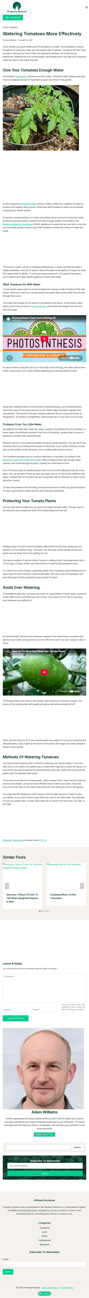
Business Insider (29, 204)
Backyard (44, 1244)
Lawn (44, 1232)
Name (7, 1009)
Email (36, 1009)
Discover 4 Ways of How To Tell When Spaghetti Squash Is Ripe (22, 898)
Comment (9, 976)
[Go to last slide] (7, 886)
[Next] (82, 886)
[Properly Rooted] (16, 7)
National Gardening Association (18, 224)
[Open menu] (86, 7)
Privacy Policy (66, 1287)
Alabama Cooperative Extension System (22, 460)
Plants (45, 1236)
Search (77, 1147)
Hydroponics (44, 1240)
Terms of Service (49, 1287)
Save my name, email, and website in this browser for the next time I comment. (73, 1007)
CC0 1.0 (42, 840)
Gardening (14, 27)
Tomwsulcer (18, 840)
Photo (6, 840)
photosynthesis (38, 306)
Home (5, 27)
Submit (45, 1173)
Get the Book (13, 17)
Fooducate (21, 76)
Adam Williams (10, 40)
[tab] (39, 911)
